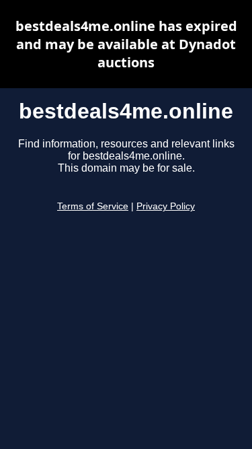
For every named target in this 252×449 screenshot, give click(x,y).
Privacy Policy (165, 206)
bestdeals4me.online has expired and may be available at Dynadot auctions (126, 44)
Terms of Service (92, 206)
